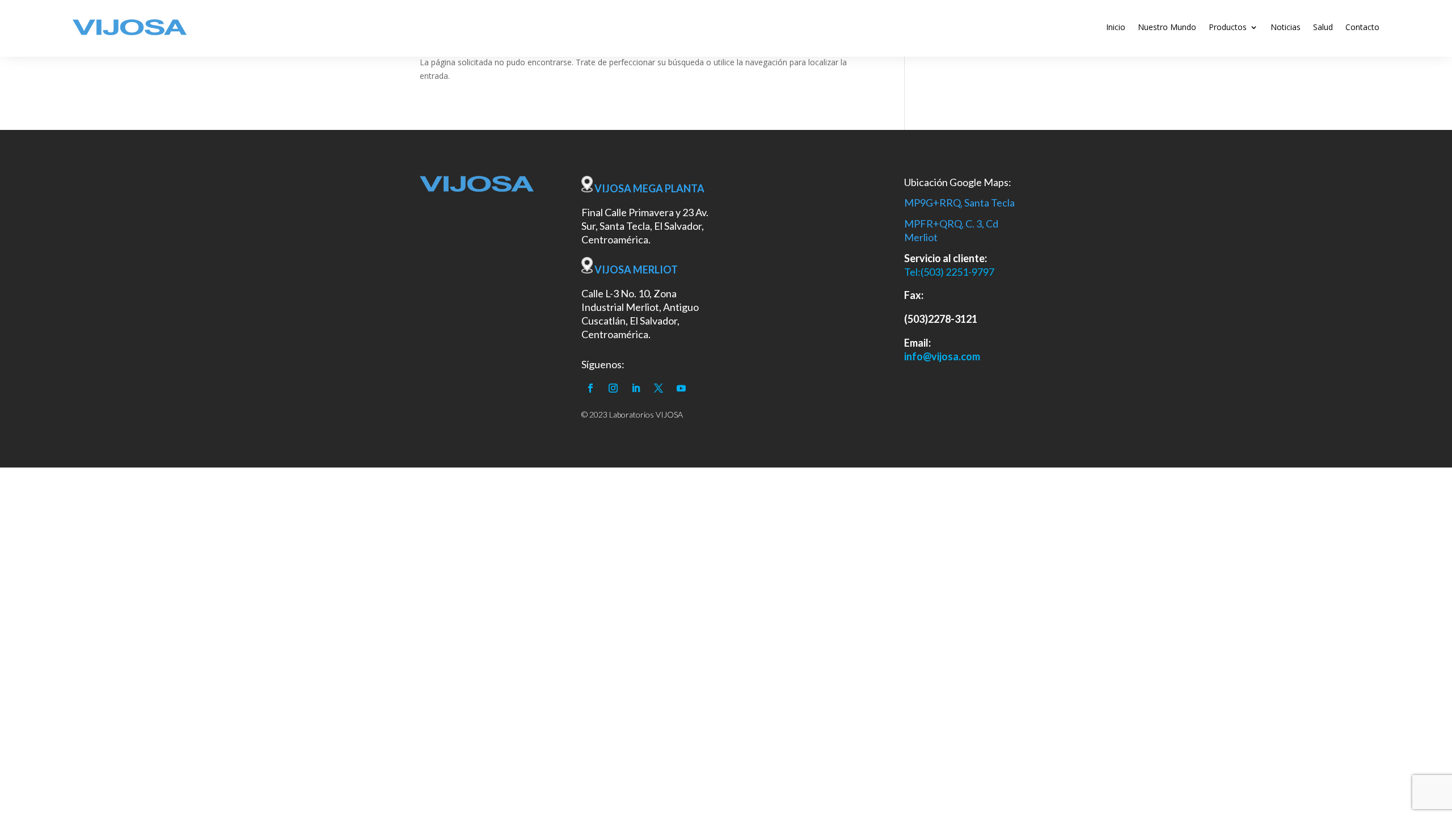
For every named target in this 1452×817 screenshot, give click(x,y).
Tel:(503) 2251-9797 (949, 272)
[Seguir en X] (658, 388)
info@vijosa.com (942, 356)
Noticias (1285, 27)
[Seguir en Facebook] (590, 388)
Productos (1228, 27)
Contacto (1362, 27)
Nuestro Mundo (1167, 27)
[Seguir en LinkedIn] (636, 388)
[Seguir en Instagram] (613, 388)
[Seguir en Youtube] (681, 388)
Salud (1323, 27)
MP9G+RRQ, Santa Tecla (959, 202)
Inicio (1115, 27)
